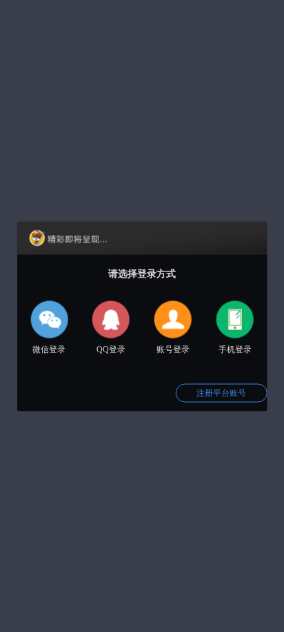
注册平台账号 (221, 392)
